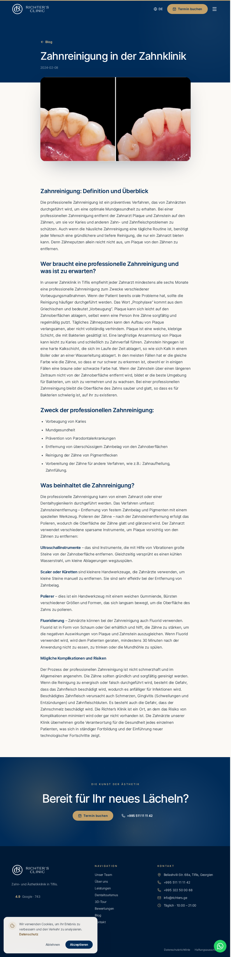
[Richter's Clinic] (30, 9)
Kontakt (100, 922)
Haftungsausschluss (207, 949)
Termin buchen (190, 9)
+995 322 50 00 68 (178, 890)
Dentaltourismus (106, 895)
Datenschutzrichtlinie (177, 949)
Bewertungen (104, 908)
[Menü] (214, 9)
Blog (48, 42)
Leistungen (103, 888)
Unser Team (103, 875)
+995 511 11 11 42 (140, 816)
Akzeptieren (79, 944)
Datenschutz (28, 934)
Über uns (101, 881)
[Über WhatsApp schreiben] (220, 946)
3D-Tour (100, 902)
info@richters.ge (175, 898)
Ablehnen (53, 944)
